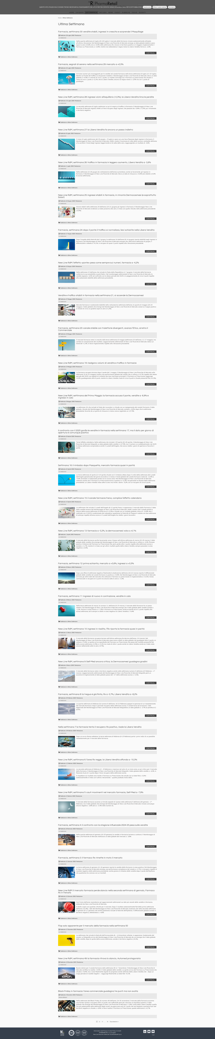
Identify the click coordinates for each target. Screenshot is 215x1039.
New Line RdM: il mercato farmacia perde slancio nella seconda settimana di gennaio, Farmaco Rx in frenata (106, 891)
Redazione (78, 35)
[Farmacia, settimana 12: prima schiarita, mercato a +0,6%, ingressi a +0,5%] (67, 578)
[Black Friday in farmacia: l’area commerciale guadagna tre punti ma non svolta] (67, 1006)
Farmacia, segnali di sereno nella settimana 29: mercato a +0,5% (90, 64)
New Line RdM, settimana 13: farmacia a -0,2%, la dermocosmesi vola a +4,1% (97, 531)
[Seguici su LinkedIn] (145, 1032)
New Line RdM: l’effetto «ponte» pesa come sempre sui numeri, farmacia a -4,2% (98, 263)
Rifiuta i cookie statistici (159, 7)
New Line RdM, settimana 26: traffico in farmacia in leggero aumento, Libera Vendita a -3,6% (104, 162)
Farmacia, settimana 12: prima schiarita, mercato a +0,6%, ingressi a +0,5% (96, 563)
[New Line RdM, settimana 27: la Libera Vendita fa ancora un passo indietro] (67, 144)
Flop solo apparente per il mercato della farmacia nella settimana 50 (93, 926)
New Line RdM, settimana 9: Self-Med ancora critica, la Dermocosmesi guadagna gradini (102, 661)
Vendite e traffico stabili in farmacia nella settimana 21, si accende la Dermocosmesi (101, 295)
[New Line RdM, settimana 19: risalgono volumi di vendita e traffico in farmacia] (67, 378)
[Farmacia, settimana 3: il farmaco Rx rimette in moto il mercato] (67, 872)
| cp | (153, 1035)
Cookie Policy (112, 1031)
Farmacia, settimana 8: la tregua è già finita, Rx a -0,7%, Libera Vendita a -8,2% (97, 694)
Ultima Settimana (72, 57)
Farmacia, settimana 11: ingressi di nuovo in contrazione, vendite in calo (94, 596)
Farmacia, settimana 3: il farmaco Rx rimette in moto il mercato (90, 858)
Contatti (119, 1031)
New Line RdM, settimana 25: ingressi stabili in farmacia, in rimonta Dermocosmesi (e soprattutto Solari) (107, 196)
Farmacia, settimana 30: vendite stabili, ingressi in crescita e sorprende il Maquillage (100, 32)
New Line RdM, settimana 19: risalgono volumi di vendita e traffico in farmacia (97, 363)
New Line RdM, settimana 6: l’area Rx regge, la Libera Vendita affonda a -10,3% (97, 760)
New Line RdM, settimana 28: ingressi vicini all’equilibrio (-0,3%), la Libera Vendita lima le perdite (106, 97)
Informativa (172, 7)
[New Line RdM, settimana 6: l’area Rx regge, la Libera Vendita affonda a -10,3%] (67, 774)
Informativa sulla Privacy (100, 1031)
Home (59, 18)
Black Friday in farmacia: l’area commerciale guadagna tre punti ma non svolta (98, 991)
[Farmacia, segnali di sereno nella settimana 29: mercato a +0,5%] (67, 79)
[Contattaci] (153, 1032)
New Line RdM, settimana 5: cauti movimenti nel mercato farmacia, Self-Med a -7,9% (100, 792)
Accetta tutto (147, 7)
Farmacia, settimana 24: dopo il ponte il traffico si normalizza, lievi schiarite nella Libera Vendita (106, 230)
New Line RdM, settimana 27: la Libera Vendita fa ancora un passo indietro (95, 130)
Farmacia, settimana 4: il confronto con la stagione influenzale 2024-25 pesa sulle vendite (103, 825)
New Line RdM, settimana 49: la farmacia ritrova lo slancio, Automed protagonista (99, 958)
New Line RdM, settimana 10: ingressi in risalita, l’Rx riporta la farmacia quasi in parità (101, 629)
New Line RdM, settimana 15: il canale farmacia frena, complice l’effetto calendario (100, 498)
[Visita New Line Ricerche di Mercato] (64, 1035)
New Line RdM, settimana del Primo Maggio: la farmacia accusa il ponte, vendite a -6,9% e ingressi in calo (103, 397)
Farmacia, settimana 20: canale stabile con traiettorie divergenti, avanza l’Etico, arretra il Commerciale (103, 329)
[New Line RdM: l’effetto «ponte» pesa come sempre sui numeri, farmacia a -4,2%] (67, 277)
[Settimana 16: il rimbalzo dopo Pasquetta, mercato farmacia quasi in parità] (67, 480)
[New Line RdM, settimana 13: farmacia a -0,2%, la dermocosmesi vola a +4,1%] (67, 545)
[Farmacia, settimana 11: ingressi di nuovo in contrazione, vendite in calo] (67, 611)
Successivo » (114, 1022)
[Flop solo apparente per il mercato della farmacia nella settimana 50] (67, 940)
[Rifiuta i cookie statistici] (213, 7)
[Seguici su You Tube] (149, 1032)
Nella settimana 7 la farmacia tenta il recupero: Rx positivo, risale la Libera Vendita (99, 727)
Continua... (150, 53)
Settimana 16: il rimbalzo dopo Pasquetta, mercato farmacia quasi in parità (96, 465)
